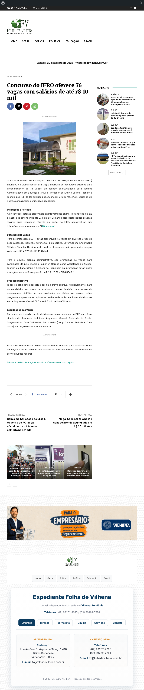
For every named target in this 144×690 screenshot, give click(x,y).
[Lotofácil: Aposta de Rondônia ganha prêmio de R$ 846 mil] (49, 462)
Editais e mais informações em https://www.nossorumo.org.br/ (40, 362)
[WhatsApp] (34, 106)
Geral (50, 578)
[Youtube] (135, 8)
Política (20, 465)
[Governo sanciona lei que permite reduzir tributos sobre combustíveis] (103, 143)
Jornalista (64, 622)
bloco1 (49, 468)
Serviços (99, 622)
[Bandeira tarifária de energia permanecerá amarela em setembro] (78, 462)
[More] (70, 394)
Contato (118, 622)
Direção (45, 622)
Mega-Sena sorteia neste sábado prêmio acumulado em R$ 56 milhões (72, 422)
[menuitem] (3, 3)
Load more (115, 172)
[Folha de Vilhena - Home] (72, 561)
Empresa (26, 622)
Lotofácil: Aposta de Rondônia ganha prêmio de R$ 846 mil (49, 473)
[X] (18, 106)
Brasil (107, 578)
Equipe (82, 622)
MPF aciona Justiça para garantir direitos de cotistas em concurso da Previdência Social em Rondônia (123, 160)
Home (38, 578)
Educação (92, 578)
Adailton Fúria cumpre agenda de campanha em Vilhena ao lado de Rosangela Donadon (21, 472)
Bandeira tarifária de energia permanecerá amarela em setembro (78, 473)
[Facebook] (131, 8)
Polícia (63, 578)
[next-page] (15, 484)
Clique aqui (48, 226)
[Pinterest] (26, 106)
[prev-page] (9, 484)
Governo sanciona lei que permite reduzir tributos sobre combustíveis (123, 144)
